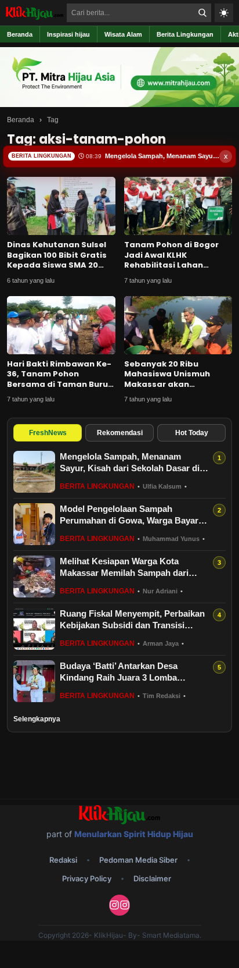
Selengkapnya (36, 719)
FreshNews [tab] (48, 433)
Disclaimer (152, 878)
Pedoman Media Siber (138, 859)
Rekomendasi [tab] (120, 433)
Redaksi (63, 859)
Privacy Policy (86, 878)
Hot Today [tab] (191, 433)
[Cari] (202, 13)
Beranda (20, 120)
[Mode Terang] (224, 12)
